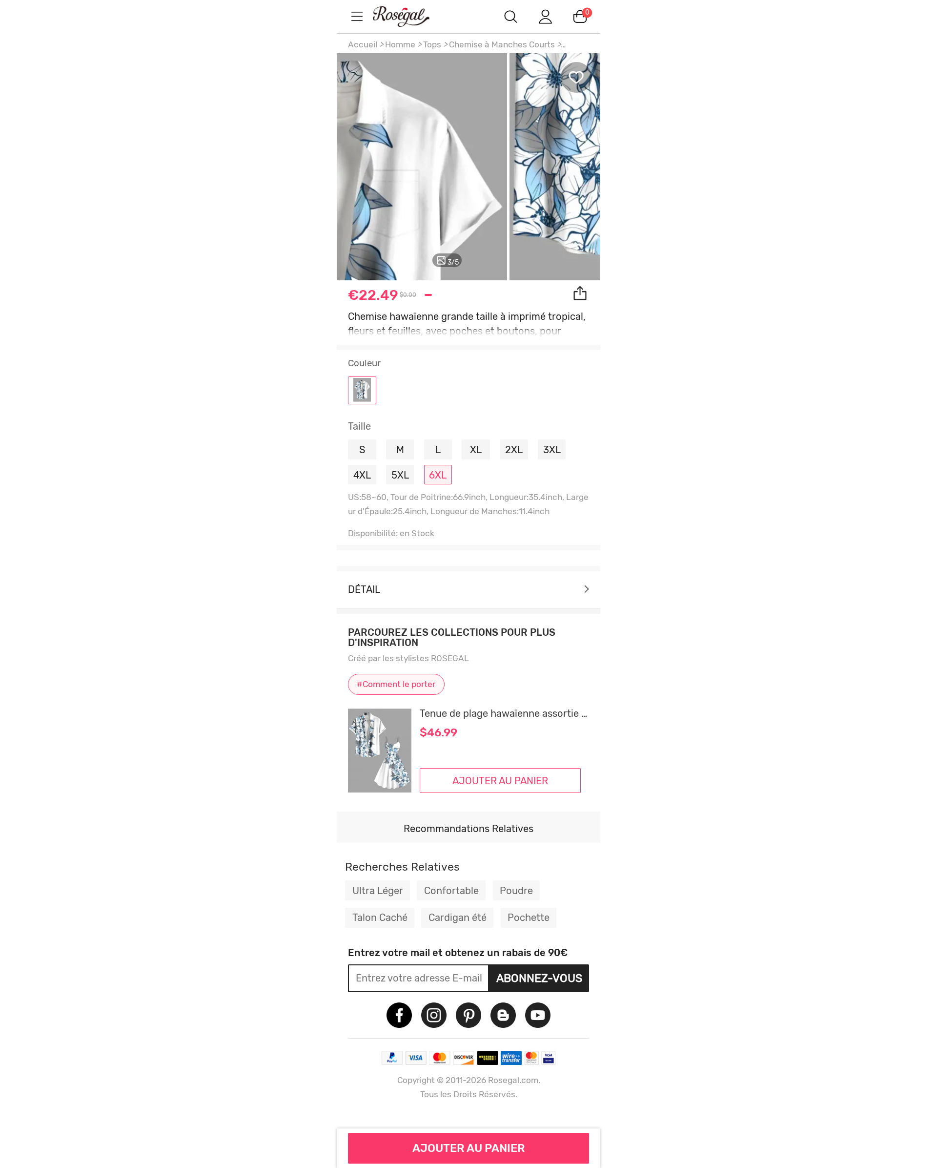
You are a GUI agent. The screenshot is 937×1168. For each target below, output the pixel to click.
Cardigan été (457, 917)
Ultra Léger (377, 891)
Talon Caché (379, 917)
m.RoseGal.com (409, 16)
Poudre (516, 891)
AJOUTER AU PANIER (468, 1148)
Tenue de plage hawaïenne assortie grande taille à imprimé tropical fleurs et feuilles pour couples (504, 713)
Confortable (451, 891)
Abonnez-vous (539, 978)
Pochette (529, 917)
